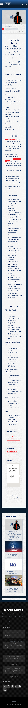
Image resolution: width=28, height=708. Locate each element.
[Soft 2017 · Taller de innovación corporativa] (13, 580)
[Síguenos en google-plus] (16, 686)
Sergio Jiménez (14, 676)
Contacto (9, 621)
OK (18, 476)
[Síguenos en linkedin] (19, 686)
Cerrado (8, 26)
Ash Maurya (14, 639)
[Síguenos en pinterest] (12, 686)
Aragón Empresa (12, 451)
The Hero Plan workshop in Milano (12, 555)
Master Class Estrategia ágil (12, 572)
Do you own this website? (12, 477)
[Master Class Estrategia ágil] (13, 564)
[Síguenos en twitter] (5, 686)
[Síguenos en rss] (8, 686)
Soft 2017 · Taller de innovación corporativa (13, 589)
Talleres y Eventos (11, 29)
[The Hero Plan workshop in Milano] (13, 546)
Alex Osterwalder (14, 651)
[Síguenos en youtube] (5, 690)
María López (14, 664)
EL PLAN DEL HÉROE (11, 139)
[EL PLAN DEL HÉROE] (8, 4)
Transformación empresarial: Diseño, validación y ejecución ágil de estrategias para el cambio (14, 535)
